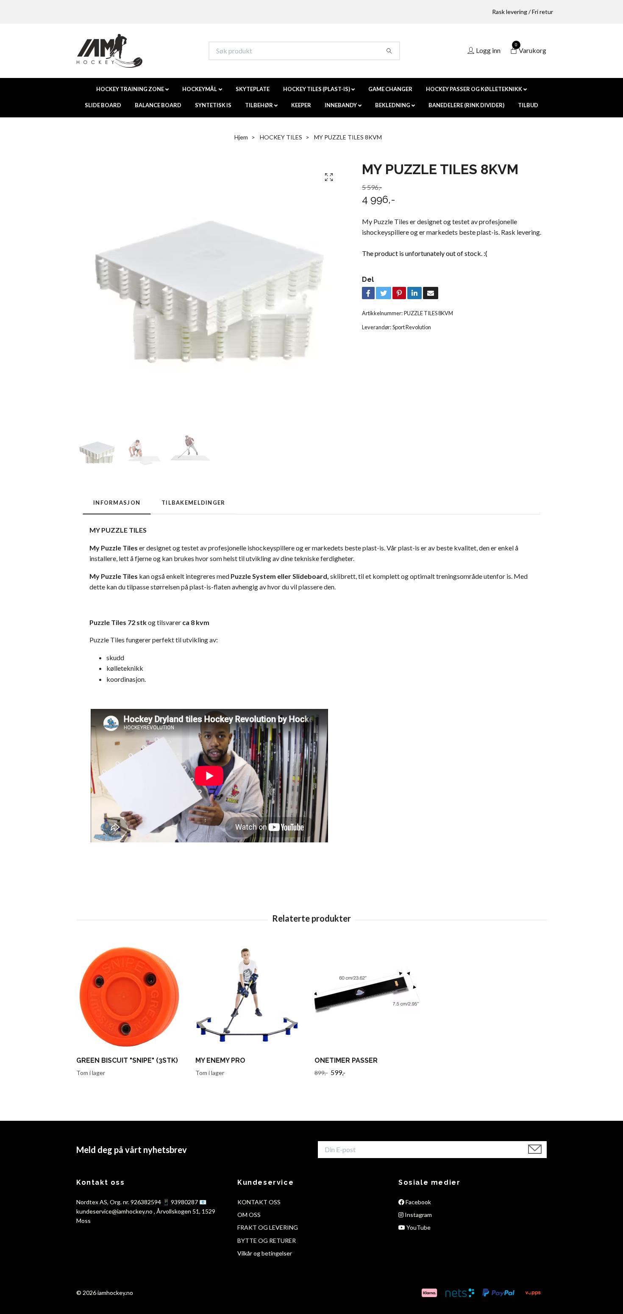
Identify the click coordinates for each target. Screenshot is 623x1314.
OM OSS (249, 1214)
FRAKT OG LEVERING (267, 1227)
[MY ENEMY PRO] (251, 997)
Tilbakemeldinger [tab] (193, 502)
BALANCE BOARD (158, 105)
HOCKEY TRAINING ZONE (130, 89)
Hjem (241, 137)
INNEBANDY (341, 105)
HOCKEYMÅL (199, 89)
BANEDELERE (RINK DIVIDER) (466, 105)
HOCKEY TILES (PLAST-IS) (316, 89)
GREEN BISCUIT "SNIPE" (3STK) (127, 1060)
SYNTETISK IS (213, 105)
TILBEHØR (259, 105)
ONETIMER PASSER (346, 1060)
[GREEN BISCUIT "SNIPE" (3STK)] (132, 997)
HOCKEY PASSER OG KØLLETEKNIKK (474, 89)
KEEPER (301, 105)
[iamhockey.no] (109, 51)
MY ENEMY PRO (220, 1060)
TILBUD (528, 105)
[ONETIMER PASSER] (370, 997)
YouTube (418, 1227)
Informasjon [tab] (116, 502)
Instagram (417, 1214)
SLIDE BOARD (103, 105)
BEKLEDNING (392, 105)
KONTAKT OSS (259, 1202)
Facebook (417, 1202)
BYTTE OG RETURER (266, 1240)
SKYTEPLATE (253, 89)
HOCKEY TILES (281, 137)
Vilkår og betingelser (264, 1253)
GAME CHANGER (390, 89)
